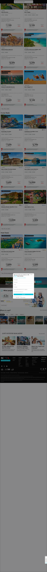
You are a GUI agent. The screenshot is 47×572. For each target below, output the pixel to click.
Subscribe (23, 294)
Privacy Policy (17, 297)
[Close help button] (46, 557)
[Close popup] (32, 274)
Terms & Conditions (23, 297)
